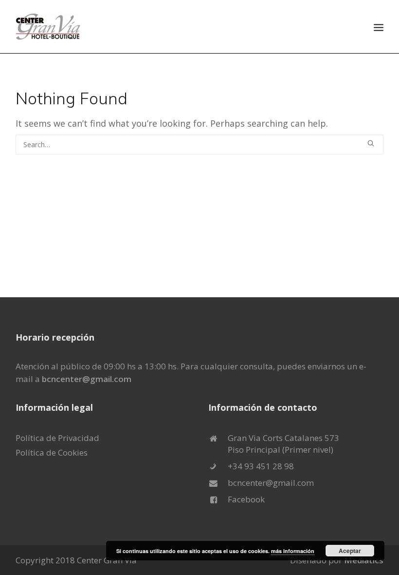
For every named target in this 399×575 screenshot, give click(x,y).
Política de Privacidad (57, 437)
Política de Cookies (52, 452)
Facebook (246, 499)
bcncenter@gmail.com (86, 378)
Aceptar (350, 550)
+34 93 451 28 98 (261, 466)
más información (292, 551)
